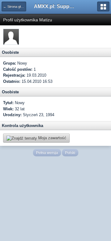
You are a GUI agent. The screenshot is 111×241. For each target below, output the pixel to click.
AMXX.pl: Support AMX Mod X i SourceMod (55, 6)
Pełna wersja (47, 152)
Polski (70, 152)
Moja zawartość (51, 138)
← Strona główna (14, 6)
